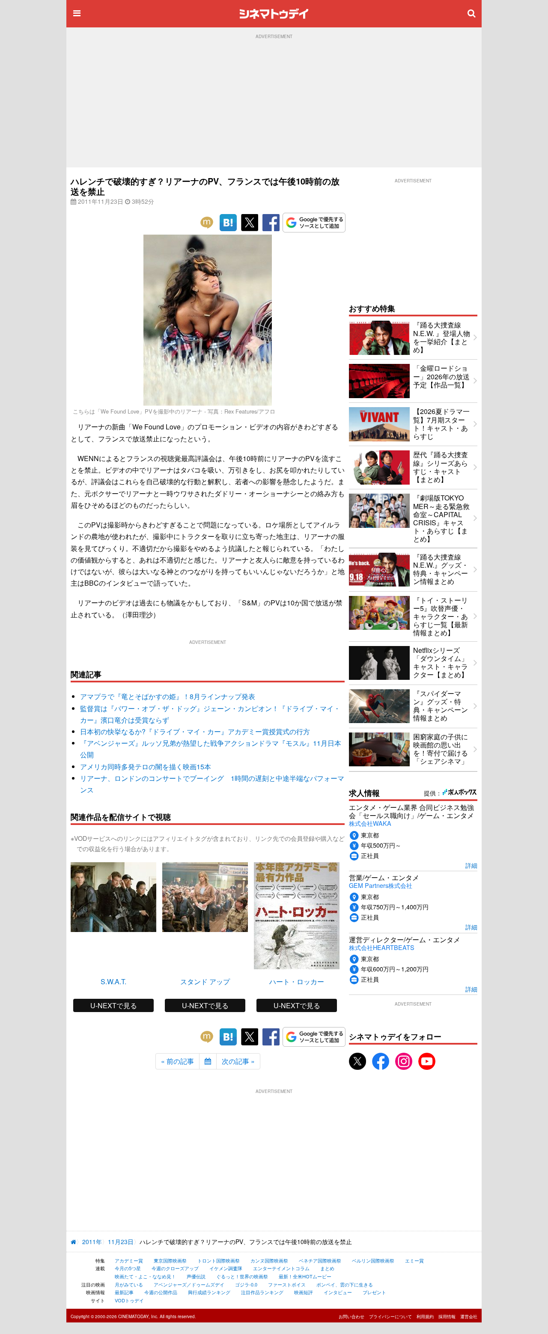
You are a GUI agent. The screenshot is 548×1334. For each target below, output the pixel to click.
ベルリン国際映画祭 (373, 1260)
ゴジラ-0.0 (246, 1284)
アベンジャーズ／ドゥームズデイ (189, 1284)
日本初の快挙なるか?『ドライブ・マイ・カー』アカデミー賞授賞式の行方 (195, 731)
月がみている (129, 1284)
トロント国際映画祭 (218, 1260)
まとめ (327, 1268)
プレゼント (374, 1292)
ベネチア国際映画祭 (320, 1260)
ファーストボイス (287, 1284)
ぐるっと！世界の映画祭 (242, 1276)
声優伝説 (196, 1276)
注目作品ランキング (262, 1292)
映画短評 (303, 1292)
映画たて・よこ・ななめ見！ (145, 1276)
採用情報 (447, 1316)
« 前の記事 (177, 1061)
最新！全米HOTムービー (305, 1276)
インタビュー (338, 1292)
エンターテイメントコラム (281, 1268)
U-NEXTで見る (113, 1005)
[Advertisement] (274, 103)
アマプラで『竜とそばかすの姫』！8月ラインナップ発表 (167, 696)
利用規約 (425, 1316)
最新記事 (124, 1292)
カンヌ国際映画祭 (269, 1260)
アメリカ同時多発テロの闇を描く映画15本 (145, 766)
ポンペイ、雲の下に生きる (344, 1284)
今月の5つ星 (128, 1268)
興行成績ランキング (209, 1292)
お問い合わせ (351, 1316)
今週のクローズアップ (175, 1268)
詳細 (471, 865)
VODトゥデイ (129, 1300)
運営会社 (468, 1316)
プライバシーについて (390, 1316)
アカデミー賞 (129, 1260)
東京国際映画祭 (170, 1260)
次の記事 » (238, 1061)
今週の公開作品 (160, 1292)
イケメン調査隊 (225, 1268)
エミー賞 (414, 1260)
